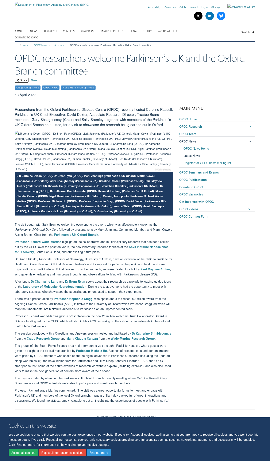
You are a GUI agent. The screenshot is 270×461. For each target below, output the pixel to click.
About (19, 31)
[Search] (253, 31)
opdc (25, 45)
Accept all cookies (23, 453)
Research (50, 31)
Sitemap (215, 7)
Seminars (87, 31)
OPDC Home (188, 119)
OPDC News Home (196, 148)
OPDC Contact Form (193, 216)
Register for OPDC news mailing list (207, 163)
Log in (204, 7)
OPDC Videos (188, 209)
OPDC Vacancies (191, 194)
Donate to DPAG (26, 37)
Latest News (59, 45)
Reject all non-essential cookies (62, 453)
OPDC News (40, 45)
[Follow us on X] (198, 16)
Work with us (168, 31)
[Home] (18, 45)
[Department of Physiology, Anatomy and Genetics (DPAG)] (52, 3)
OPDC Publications (193, 180)
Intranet (194, 7)
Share (23, 80)
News (33, 31)
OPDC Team (187, 134)
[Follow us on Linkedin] (210, 16)
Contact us (170, 7)
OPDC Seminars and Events (199, 172)
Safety (183, 7)
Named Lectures (111, 31)
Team (133, 31)
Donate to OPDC (191, 187)
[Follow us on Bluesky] (221, 16)
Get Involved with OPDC (196, 201)
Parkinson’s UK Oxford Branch (76, 234)
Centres (68, 31)
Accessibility (154, 7)
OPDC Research (190, 126)
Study (147, 31)
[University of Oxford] (238, 6)
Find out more (98, 453)
